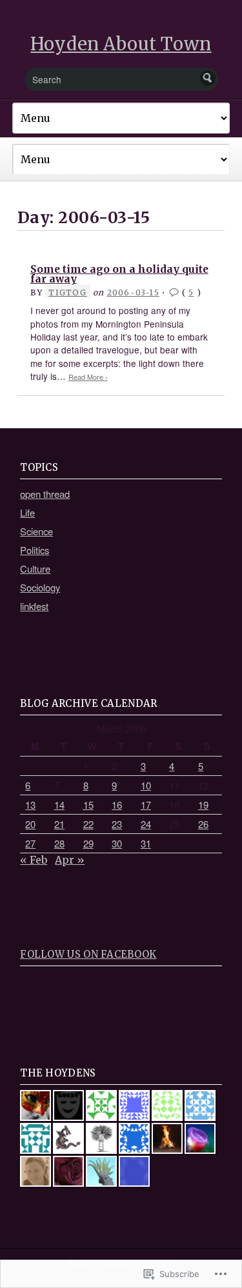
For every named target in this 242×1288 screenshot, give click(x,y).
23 (117, 824)
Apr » (70, 859)
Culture (35, 568)
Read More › (88, 377)
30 (117, 843)
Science (36, 531)
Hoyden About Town (120, 44)
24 (146, 824)
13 (30, 804)
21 (59, 824)
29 (88, 843)
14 (59, 804)
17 (146, 804)
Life (27, 512)
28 (59, 843)
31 (146, 843)
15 (88, 804)
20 (30, 824)
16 (117, 804)
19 (203, 804)
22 (88, 824)
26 (203, 824)
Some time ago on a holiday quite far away (119, 274)
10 (146, 785)
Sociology (40, 587)
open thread (45, 493)
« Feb (33, 859)
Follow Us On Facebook (88, 954)
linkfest (34, 606)
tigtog (67, 292)
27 (30, 843)
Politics (34, 550)
